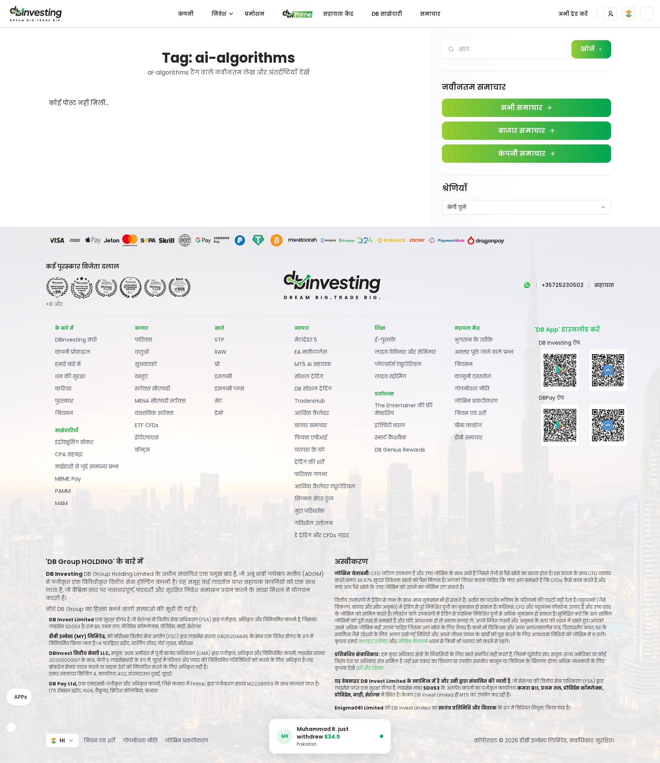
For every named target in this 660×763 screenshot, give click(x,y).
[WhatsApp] (527, 285)
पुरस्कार (64, 401)
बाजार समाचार (310, 425)
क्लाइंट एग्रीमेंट (373, 641)
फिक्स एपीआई (310, 437)
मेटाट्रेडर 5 (305, 339)
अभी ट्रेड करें (573, 14)
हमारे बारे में (68, 364)
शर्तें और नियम (369, 668)
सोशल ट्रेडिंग (308, 376)
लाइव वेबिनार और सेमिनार (405, 352)
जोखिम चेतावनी (413, 641)
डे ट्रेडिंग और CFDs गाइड (321, 535)
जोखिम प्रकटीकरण (476, 401)
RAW (220, 352)
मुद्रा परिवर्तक (309, 511)
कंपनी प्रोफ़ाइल (72, 352)
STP (219, 339)
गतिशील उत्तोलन (313, 523)
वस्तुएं (141, 376)
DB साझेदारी (387, 14)
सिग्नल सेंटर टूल (313, 498)
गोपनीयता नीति (472, 388)
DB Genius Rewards (400, 450)
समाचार (430, 14)
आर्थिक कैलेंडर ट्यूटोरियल (324, 486)
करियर (63, 388)
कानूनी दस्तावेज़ (473, 376)
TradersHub (309, 401)
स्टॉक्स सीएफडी (152, 388)
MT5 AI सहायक (312, 364)
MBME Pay (68, 479)
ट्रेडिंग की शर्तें (309, 462)
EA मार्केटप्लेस (310, 352)
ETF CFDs (147, 425)
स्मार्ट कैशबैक (390, 437)
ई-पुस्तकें (385, 339)
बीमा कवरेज (468, 425)
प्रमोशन (254, 14)
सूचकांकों (146, 364)
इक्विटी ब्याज (390, 425)
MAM (61, 503)
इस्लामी (223, 376)
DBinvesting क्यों (76, 339)
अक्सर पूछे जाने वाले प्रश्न (484, 352)
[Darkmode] (647, 14)
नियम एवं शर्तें (470, 413)
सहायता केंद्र (338, 14)
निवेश (219, 14)
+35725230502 (563, 285)
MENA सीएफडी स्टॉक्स (160, 401)
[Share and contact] (11, 727)
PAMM (63, 491)
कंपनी (185, 14)
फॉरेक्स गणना (310, 474)
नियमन (64, 413)
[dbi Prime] (297, 14)
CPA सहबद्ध (68, 454)
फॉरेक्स (143, 339)
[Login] (610, 14)
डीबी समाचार (468, 437)
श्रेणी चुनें (456, 207)
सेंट (218, 401)
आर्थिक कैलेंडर (311, 413)
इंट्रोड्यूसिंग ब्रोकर (74, 442)
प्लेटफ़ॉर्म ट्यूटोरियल (398, 364)
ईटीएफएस (147, 437)
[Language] (629, 14)
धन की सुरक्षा (70, 376)
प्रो (217, 364)
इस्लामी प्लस (229, 388)
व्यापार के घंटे (309, 450)
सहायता (604, 285)
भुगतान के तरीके (474, 339)
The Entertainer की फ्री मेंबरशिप (403, 409)
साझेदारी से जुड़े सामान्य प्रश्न (87, 466)
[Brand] (34, 14)
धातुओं (142, 352)
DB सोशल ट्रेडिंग (313, 388)
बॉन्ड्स (142, 450)
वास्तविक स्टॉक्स (154, 413)
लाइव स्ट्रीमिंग (390, 376)
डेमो (219, 413)
